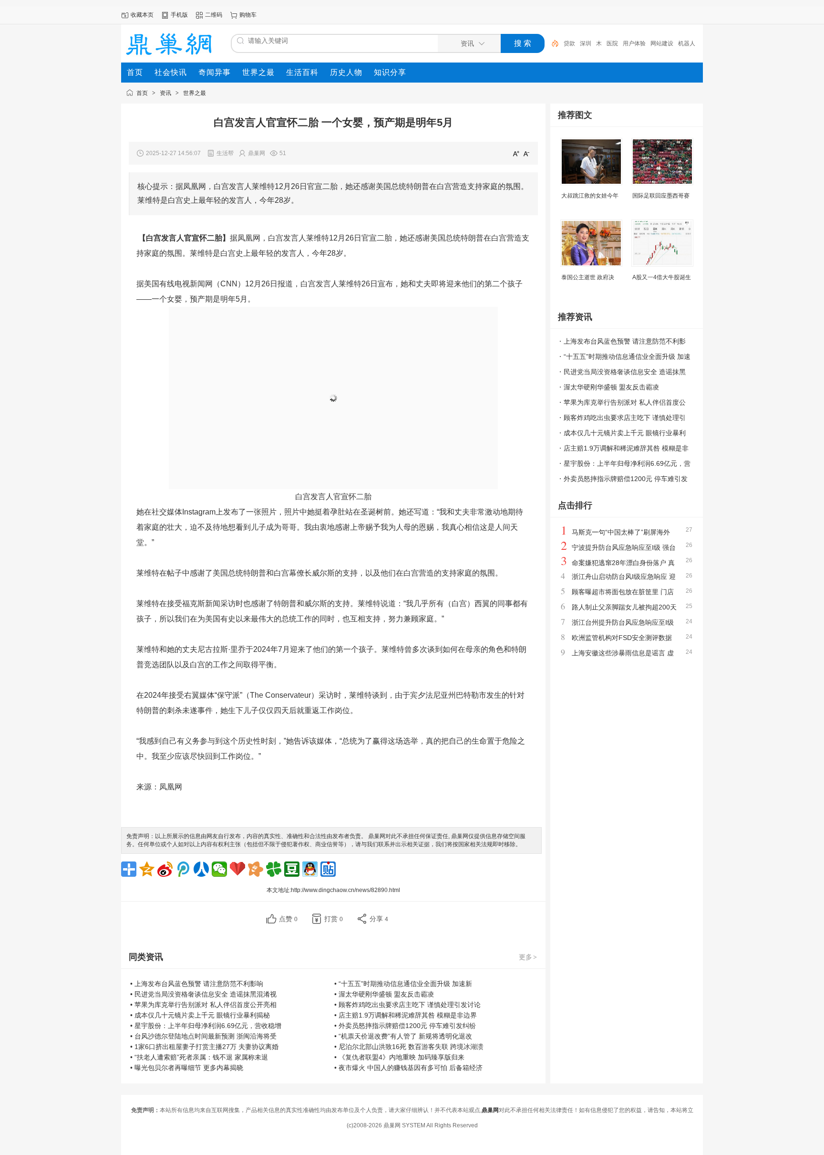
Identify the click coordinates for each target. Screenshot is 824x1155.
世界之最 (194, 93)
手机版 (179, 14)
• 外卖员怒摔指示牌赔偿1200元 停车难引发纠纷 (405, 1025)
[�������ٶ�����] (328, 869)
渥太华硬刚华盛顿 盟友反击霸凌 (611, 387)
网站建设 (661, 43)
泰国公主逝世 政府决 (587, 277)
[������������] (201, 869)
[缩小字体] (526, 153)
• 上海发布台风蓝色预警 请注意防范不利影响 (196, 983)
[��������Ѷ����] (273, 869)
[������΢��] (219, 869)
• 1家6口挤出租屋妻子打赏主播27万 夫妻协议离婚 (204, 1046)
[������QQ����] (310, 869)
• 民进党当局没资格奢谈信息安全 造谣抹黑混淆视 (203, 994)
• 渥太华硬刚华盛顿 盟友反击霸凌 (384, 994)
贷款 (569, 43)
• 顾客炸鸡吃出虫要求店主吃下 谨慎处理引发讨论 (407, 1004)
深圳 (585, 43)
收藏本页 (142, 14)
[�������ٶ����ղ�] (237, 869)
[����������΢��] (165, 869)
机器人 (686, 43)
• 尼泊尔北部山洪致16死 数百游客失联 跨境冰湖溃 (409, 1046)
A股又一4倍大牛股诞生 (661, 277)
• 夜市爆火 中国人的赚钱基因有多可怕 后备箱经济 (408, 1067)
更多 (528, 957)
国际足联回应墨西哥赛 (661, 195)
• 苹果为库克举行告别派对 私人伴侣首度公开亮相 (203, 1004)
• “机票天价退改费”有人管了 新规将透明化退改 (403, 1036)
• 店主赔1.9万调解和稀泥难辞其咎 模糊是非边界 (405, 1015)
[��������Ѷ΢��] (183, 869)
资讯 (165, 93)
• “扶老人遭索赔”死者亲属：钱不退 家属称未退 (199, 1057)
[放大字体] (516, 153)
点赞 (288, 919)
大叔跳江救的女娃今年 (589, 195)
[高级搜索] (552, 43)
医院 (612, 43)
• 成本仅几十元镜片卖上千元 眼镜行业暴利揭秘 (200, 1015)
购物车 (248, 14)
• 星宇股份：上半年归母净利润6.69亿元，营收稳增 (205, 1025)
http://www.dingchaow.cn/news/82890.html (345, 890)
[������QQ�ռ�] (146, 869)
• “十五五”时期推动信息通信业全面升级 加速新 (403, 983)
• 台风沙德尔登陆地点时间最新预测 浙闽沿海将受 (203, 1036)
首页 (142, 93)
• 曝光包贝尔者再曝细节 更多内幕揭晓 (186, 1067)
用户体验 (634, 43)
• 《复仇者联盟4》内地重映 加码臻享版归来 (399, 1057)
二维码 (213, 14)
